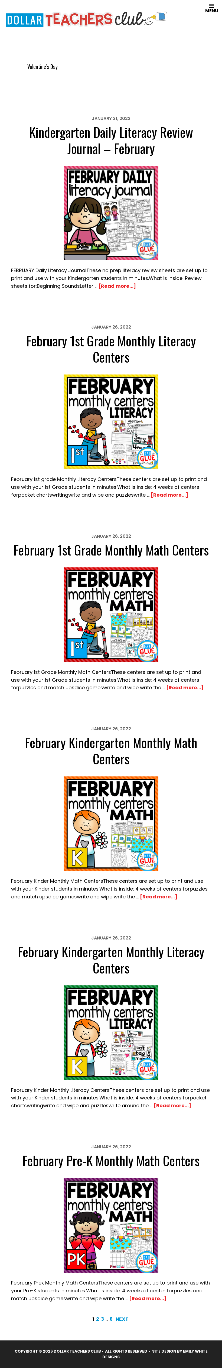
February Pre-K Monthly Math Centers (111, 1160)
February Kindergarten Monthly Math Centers (111, 750)
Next (122, 1319)
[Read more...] (117, 286)
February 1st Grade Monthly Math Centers (111, 549)
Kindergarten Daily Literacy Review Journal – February (111, 140)
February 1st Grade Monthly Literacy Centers (111, 348)
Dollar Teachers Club (87, 18)
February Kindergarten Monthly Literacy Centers (111, 959)
